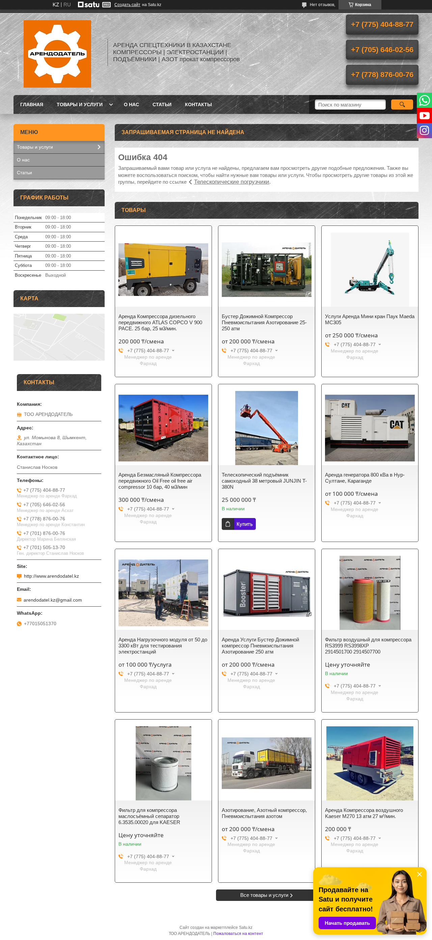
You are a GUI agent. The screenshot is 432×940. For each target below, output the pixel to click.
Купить (245, 524)
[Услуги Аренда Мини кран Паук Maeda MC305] (370, 270)
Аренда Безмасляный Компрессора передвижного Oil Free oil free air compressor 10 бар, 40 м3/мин (159, 481)
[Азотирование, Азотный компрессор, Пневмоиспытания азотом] (267, 763)
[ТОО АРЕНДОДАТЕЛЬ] (57, 52)
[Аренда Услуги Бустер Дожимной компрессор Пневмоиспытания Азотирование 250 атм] (267, 593)
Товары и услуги (80, 104)
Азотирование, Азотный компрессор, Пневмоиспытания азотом (264, 813)
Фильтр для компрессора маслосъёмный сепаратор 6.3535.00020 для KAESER (149, 816)
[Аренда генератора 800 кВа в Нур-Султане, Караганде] (370, 428)
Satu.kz (245, 927)
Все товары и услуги (264, 895)
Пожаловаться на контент (238, 933)
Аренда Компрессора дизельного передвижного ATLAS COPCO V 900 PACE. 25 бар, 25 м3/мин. (160, 322)
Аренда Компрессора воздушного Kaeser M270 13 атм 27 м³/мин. (364, 813)
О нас (131, 104)
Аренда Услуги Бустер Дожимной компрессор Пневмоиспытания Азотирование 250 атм (260, 646)
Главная (31, 104)
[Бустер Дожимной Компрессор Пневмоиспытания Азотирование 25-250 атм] (267, 270)
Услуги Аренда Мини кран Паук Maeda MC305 (369, 319)
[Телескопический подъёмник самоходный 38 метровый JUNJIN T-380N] (267, 428)
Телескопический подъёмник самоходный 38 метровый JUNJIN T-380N (264, 481)
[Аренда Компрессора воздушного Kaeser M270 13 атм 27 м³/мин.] (370, 763)
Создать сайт (127, 4)
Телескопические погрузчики (231, 182)
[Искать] (402, 104)
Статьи (162, 104)
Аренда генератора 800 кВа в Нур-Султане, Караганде (365, 478)
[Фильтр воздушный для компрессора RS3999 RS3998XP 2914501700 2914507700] (370, 593)
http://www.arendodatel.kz (51, 576)
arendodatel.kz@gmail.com (53, 600)
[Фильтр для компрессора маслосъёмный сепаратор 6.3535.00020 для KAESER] (163, 763)
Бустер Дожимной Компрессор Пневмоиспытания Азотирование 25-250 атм (264, 322)
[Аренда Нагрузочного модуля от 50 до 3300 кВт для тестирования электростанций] (163, 593)
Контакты (198, 104)
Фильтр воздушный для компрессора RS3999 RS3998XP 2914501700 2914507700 (368, 646)
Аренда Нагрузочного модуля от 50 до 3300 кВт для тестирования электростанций (162, 646)
